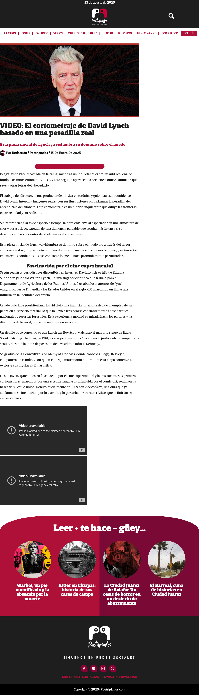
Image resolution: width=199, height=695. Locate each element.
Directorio (71, 677)
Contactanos (92, 677)
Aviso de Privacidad (121, 677)
